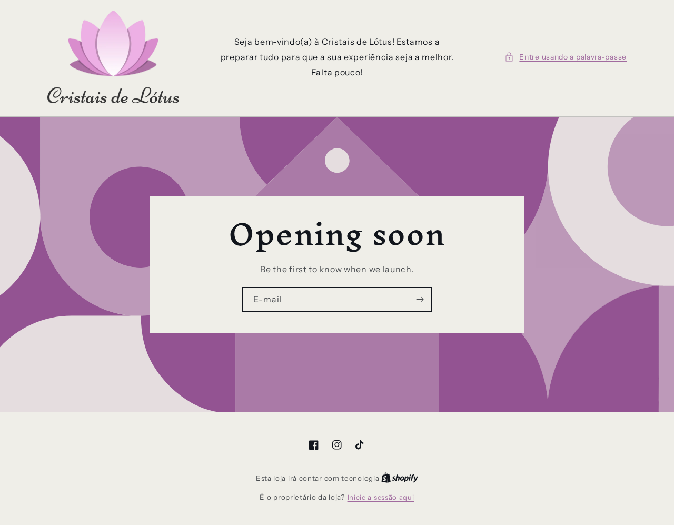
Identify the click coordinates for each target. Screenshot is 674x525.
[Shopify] (399, 478)
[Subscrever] (419, 299)
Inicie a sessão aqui (381, 497)
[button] (565, 57)
